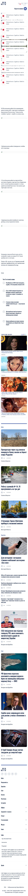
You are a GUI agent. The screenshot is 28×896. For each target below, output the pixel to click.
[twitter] (9, 774)
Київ (2, 273)
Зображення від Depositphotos (16, 887)
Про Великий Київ (6, 839)
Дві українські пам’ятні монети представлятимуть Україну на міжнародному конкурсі (14, 313)
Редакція (4, 846)
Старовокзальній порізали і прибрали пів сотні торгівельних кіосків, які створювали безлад (12, 263)
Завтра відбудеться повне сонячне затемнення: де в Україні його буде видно (15, 322)
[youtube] (16, 774)
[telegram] (2, 774)
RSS (5, 887)
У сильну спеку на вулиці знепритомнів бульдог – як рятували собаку (15, 303)
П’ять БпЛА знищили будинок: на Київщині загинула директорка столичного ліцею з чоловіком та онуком (14, 293)
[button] (15, 778)
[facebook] (5, 774)
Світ (2, 651)
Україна (3, 535)
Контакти (4, 842)
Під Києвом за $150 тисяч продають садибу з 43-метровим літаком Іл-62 (15, 283)
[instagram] (12, 774)
